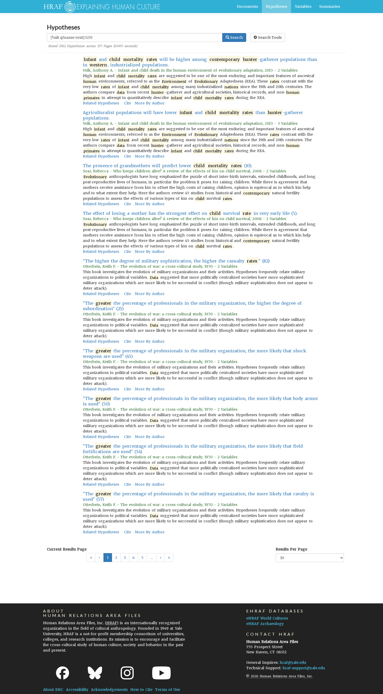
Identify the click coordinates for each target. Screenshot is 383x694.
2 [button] (116, 557)
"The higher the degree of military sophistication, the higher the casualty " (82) (176, 261)
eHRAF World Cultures (267, 618)
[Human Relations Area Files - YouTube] (161, 673)
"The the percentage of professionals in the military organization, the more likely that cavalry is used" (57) (198, 496)
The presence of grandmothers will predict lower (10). (167, 165)
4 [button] (133, 557)
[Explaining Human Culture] (99, 6)
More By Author (150, 103)
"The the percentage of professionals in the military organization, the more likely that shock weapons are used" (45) (194, 353)
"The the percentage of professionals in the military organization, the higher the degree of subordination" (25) (192, 306)
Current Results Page (67, 549)
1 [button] (108, 557)
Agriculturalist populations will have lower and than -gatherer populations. (193, 115)
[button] (160, 557)
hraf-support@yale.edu (304, 668)
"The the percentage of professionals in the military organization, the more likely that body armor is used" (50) (200, 401)
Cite (127, 103)
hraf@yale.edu (293, 662)
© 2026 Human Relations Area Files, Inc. (279, 676)
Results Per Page (291, 549)
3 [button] (125, 557)
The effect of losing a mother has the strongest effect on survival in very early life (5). (190, 213)
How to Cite (141, 689)
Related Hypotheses (101, 103)
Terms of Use (167, 689)
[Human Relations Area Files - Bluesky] (95, 673)
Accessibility (77, 689)
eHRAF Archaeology (265, 623)
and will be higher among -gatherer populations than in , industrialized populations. (200, 62)
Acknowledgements (109, 689)
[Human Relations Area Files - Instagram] (127, 673)
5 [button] (142, 557)
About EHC (53, 689)
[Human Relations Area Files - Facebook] (62, 673)
